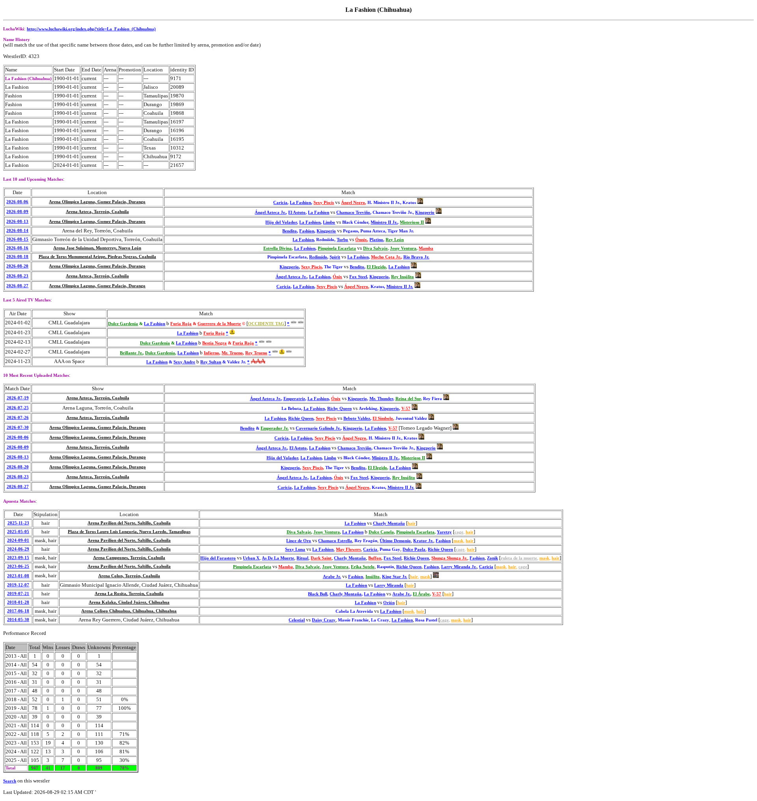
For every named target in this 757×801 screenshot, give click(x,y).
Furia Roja (181, 324)
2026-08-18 (17, 257)
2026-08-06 (17, 202)
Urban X (251, 558)
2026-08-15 (17, 239)
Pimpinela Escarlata (337, 248)
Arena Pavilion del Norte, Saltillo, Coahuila (129, 523)
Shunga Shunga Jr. (449, 558)
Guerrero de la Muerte (219, 324)
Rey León (395, 240)
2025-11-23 (18, 523)
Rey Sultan (210, 362)
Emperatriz (294, 399)
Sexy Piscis (323, 202)
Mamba (426, 248)
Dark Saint (321, 558)
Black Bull (317, 594)
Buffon (374, 558)
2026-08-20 (17, 266)
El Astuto (297, 212)
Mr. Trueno (232, 353)
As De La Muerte (278, 558)
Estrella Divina (277, 248)
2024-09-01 (18, 540)
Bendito (289, 231)
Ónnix (361, 240)
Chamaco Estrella (335, 541)
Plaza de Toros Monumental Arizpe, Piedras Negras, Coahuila (97, 257)
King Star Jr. (394, 577)
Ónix (337, 277)
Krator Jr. (423, 541)
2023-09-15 (18, 558)
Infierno (211, 353)
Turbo (342, 240)
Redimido (318, 257)
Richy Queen (339, 408)
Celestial (297, 620)
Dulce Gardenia (123, 324)
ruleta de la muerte (519, 558)
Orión (389, 603)
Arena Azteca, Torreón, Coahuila (97, 212)
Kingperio (424, 212)
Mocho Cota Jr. (386, 257)
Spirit (335, 257)
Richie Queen (300, 418)
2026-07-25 (18, 408)
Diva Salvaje (375, 248)
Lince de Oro (298, 541)
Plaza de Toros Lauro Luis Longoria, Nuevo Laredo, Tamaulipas (129, 532)
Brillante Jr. (131, 353)
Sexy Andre (184, 362)
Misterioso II (412, 222)
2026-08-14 (17, 230)
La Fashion (300, 202)
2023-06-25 (18, 566)
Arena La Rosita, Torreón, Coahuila (129, 593)
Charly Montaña (389, 523)
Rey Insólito (402, 277)
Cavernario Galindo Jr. (318, 428)
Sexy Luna (295, 549)
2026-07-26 (18, 417)
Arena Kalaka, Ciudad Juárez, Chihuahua (129, 602)
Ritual (302, 558)
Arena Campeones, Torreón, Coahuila (129, 558)
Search (9, 781)
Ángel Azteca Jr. (270, 212)
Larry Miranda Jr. (459, 567)
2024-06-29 (18, 549)
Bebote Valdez (356, 418)
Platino (376, 240)
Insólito (372, 577)
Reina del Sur (408, 399)
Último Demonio (395, 541)
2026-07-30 (18, 427)
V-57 (405, 408)
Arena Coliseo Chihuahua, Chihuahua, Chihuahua (129, 611)
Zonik (492, 558)
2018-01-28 (18, 602)
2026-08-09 (17, 212)
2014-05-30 (18, 620)
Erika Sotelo (363, 567)
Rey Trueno (256, 353)
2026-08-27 (17, 286)
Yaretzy (444, 532)
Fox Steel (358, 277)
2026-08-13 (17, 221)
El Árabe (421, 594)
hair (412, 523)
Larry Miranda (388, 585)
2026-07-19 (18, 398)
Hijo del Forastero (218, 558)
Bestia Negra (214, 343)
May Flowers (348, 549)
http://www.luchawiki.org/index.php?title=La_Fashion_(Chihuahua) (91, 29)
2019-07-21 (18, 593)
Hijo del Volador (281, 222)
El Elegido (376, 267)
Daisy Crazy (324, 620)
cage (459, 532)
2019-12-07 (18, 585)
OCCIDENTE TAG (266, 324)
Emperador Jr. (275, 428)
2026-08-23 (17, 276)
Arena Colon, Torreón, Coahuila (129, 576)
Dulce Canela (381, 532)
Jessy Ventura (403, 248)
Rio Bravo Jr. (416, 257)
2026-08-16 (17, 248)
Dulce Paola (414, 549)
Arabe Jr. (332, 577)
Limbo (329, 222)
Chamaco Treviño (353, 212)
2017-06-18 (18, 611)
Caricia (280, 202)
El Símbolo (383, 418)
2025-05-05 (18, 532)
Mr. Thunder (381, 399)
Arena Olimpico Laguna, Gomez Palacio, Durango (97, 202)
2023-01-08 (18, 576)
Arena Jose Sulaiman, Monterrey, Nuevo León (97, 248)
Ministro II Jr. (384, 222)
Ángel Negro (353, 202)
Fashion (306, 231)
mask (458, 541)
